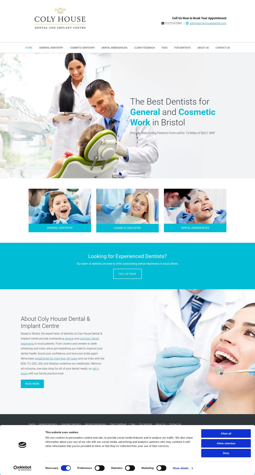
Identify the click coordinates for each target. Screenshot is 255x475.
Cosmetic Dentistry (82, 47)
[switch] (100, 468)
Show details (181, 468)
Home (28, 47)
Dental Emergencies (114, 47)
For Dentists (182, 47)
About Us (203, 47)
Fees (164, 47)
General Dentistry (51, 47)
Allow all (226, 433)
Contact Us (223, 47)
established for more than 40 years (56, 358)
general (69, 338)
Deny (226, 453)
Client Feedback (144, 47)
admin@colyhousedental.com (208, 23)
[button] (60, 228)
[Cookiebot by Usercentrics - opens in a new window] (22, 468)
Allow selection (226, 443)
